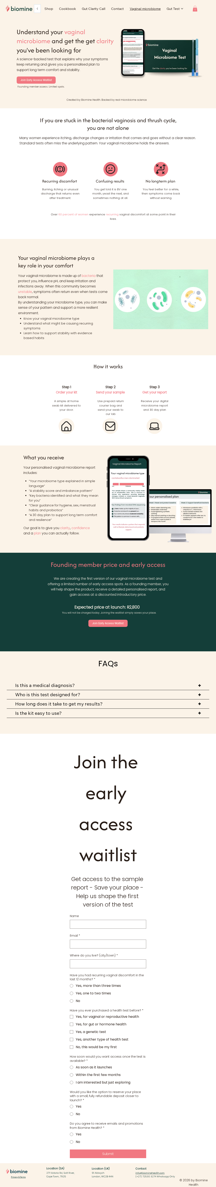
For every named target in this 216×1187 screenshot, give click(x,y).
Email (75, 936)
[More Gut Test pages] (182, 9)
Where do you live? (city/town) (94, 956)
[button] (195, 8)
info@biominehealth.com (150, 1173)
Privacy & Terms (18, 1177)
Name (74, 916)
